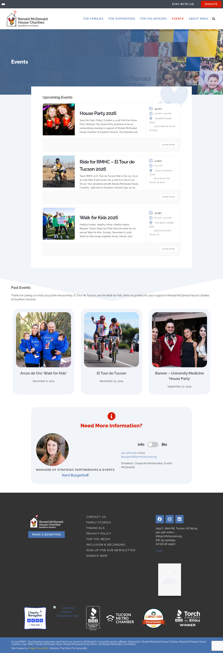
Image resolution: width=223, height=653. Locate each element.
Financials (95, 528)
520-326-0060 (164, 532)
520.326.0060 (129, 452)
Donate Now (97, 555)
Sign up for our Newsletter (110, 550)
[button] (93, 19)
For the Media (98, 539)
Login (159, 550)
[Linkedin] (179, 519)
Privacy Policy (98, 533)
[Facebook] (160, 519)
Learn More (168, 145)
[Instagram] (170, 519)
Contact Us (96, 516)
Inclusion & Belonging (105, 544)
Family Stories (98, 522)
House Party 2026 (98, 113)
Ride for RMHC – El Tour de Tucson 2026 (107, 165)
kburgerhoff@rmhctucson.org (139, 456)
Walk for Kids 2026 (99, 217)
